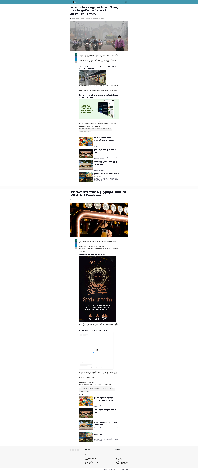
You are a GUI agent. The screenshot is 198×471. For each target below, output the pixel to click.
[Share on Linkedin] (76, 59)
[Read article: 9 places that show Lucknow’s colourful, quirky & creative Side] (86, 177)
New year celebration (110, 388)
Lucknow (96, 18)
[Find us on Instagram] (76, 450)
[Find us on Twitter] (73, 450)
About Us (105, 469)
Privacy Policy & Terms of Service (123, 469)
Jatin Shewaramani (76, 18)
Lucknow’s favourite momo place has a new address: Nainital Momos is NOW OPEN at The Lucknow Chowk (106, 163)
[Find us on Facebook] (71, 450)
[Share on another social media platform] (76, 62)
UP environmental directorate (85, 131)
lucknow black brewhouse (84, 388)
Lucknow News (101, 18)
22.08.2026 (102, 142)
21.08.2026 (104, 154)
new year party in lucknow (84, 391)
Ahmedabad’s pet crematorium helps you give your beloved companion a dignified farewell (91, 453)
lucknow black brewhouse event (95, 388)
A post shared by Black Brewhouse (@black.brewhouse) (96, 367)
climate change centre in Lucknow (88, 128)
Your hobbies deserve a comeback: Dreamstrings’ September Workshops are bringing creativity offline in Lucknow (105, 139)
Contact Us (114, 469)
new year (104, 388)
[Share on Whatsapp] (76, 54)
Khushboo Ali (97, 142)
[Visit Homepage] (73, 2)
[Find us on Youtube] (78, 450)
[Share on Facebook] (76, 57)
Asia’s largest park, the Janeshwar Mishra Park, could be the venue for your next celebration (105, 151)
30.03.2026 (83, 18)
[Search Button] (122, 2)
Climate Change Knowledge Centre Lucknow (103, 128)
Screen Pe (110, 469)
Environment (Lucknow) (90, 18)
